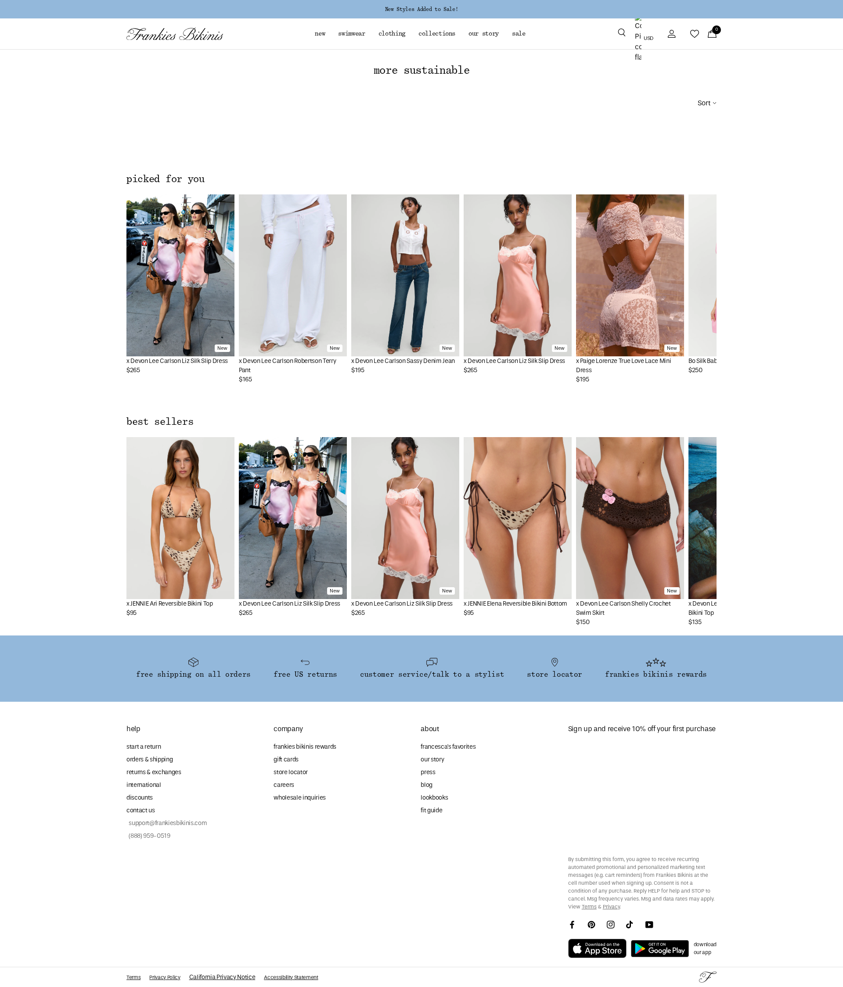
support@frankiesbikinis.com (166, 823)
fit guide (431, 810)
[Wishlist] (694, 34)
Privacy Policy (164, 977)
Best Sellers (159, 422)
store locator (291, 772)
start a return (143, 746)
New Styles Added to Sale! (421, 9)
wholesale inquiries (300, 797)
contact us (140, 810)
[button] (621, 34)
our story (432, 759)
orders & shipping (149, 759)
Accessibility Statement (291, 977)
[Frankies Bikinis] (174, 34)
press (428, 772)
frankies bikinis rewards (305, 746)
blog (426, 785)
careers (284, 785)
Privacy (611, 907)
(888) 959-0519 (148, 836)
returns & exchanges (153, 772)
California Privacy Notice (222, 977)
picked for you (165, 179)
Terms (589, 907)
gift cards (286, 759)
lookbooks (434, 797)
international (143, 785)
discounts (139, 797)
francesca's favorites (448, 746)
